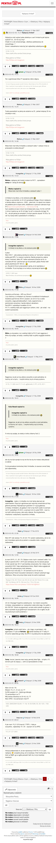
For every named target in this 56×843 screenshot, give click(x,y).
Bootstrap (35, 834)
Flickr (7, 221)
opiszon (21, 72)
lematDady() (16, 93)
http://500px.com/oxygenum (15, 60)
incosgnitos (19, 173)
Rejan (20, 531)
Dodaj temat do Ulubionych (42, 824)
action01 (21, 681)
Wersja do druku (45, 826)
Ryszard (21, 234)
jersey (20, 596)
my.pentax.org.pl (28, 839)
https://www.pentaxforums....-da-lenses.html (22, 207)
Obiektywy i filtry (36, 21)
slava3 (19, 553)
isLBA (10, 93)
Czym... (26, 21)
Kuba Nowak (21, 357)
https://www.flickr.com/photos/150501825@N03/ (23, 584)
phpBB (20, 832)
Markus (19, 30)
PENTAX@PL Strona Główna (13, 21)
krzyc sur (20, 718)
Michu (21, 287)
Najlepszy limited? (28, 14)
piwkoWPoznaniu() (24, 93)
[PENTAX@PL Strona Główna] (11, 3)
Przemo (31, 832)
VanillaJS (43, 834)
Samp (21, 622)
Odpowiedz (11, 789)
